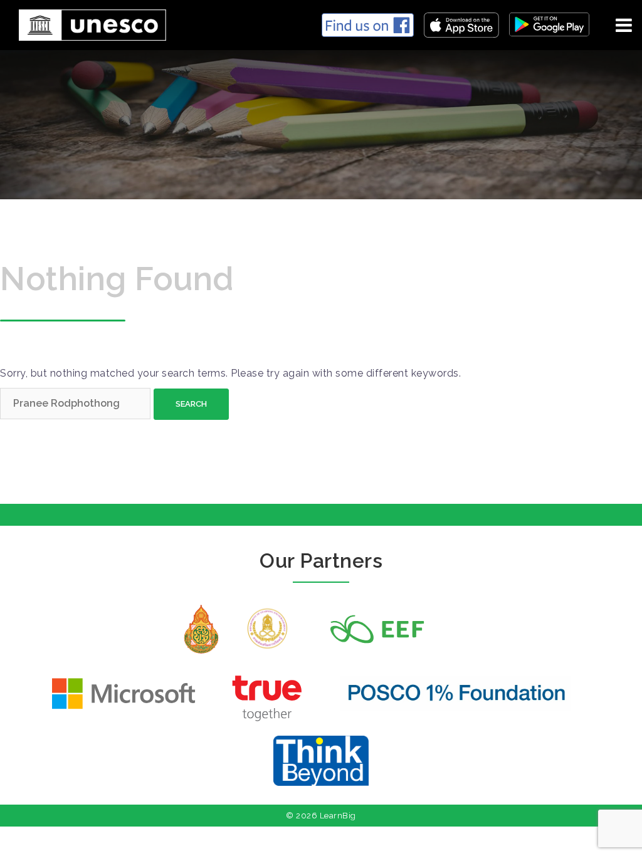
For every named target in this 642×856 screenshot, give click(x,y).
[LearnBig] (87, 23)
